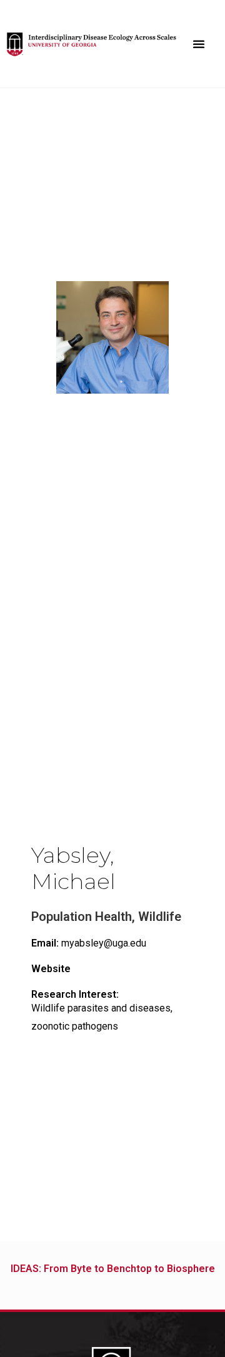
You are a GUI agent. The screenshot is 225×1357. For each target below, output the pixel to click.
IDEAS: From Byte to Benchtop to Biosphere (113, 1269)
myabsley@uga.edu (88, 943)
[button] (198, 43)
